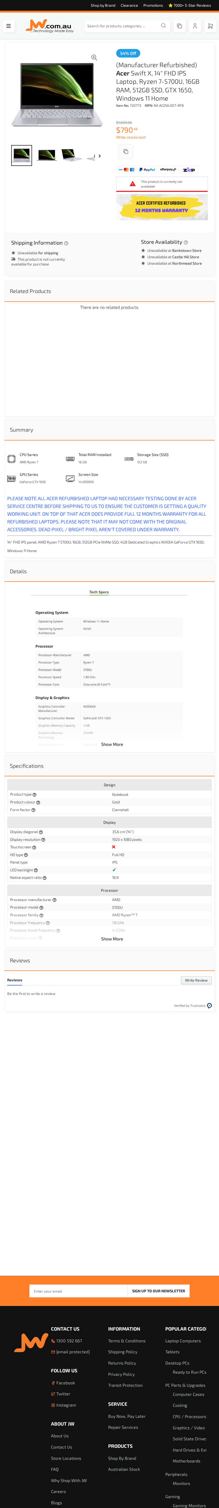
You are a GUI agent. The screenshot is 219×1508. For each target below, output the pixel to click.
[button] (21, 155)
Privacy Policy (121, 1374)
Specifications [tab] (27, 765)
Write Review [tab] (196, 980)
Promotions (153, 5)
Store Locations (66, 1458)
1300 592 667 (68, 1340)
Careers (58, 1491)
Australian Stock (124, 1469)
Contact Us (65, 1329)
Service (117, 1404)
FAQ (55, 1469)
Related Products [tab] (30, 291)
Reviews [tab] (20, 960)
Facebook (65, 1382)
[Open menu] (8, 26)
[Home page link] (50, 26)
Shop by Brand (103, 5)
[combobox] (127, 26)
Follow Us (64, 1370)
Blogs (56, 1502)
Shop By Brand (122, 1458)
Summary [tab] (21, 429)
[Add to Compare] (125, 151)
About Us (60, 1435)
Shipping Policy (122, 1351)
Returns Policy (122, 1362)
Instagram (65, 1404)
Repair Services (123, 1427)
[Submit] (163, 26)
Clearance (129, 5)
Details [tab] (18, 571)
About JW (63, 1424)
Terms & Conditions (127, 1340)
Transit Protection (125, 1385)
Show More (112, 744)
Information (124, 1329)
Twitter (62, 1393)
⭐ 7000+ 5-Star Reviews (189, 5)
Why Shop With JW (69, 1480)
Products (120, 1446)
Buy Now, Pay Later (127, 1416)
